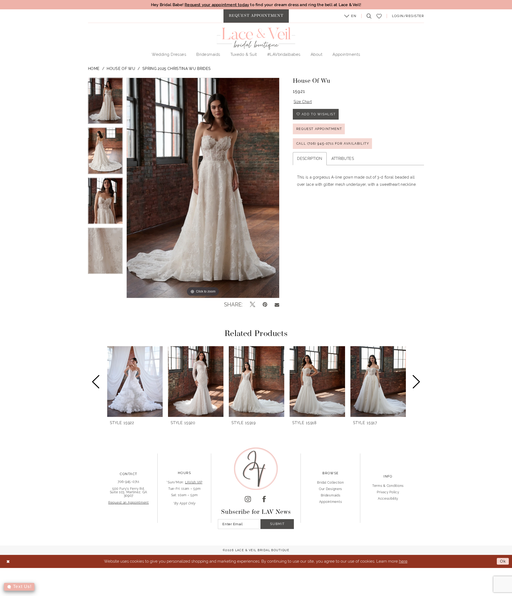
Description (309, 158)
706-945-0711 (128, 482)
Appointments (330, 502)
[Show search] (367, 16)
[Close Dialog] (8, 561)
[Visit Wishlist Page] (379, 16)
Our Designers (330, 489)
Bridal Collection (330, 482)
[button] (350, 16)
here (403, 561)
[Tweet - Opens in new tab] (252, 304)
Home (93, 68)
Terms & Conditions (388, 486)
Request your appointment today (217, 4)
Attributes (342, 158)
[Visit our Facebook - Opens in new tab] (264, 499)
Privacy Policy (388, 492)
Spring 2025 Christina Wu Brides (176, 68)
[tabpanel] (105, 103)
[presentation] (135, 381)
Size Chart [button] (303, 102)
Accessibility (388, 498)
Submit (277, 524)
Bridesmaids (331, 495)
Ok (503, 561)
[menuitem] (256, 16)
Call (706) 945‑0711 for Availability (332, 143)
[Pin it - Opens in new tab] (264, 304)
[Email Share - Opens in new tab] (276, 304)
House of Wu (121, 68)
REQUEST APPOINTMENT (319, 129)
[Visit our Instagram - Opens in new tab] (248, 499)
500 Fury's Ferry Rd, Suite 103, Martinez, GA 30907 (128, 492)
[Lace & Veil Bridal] (256, 38)
